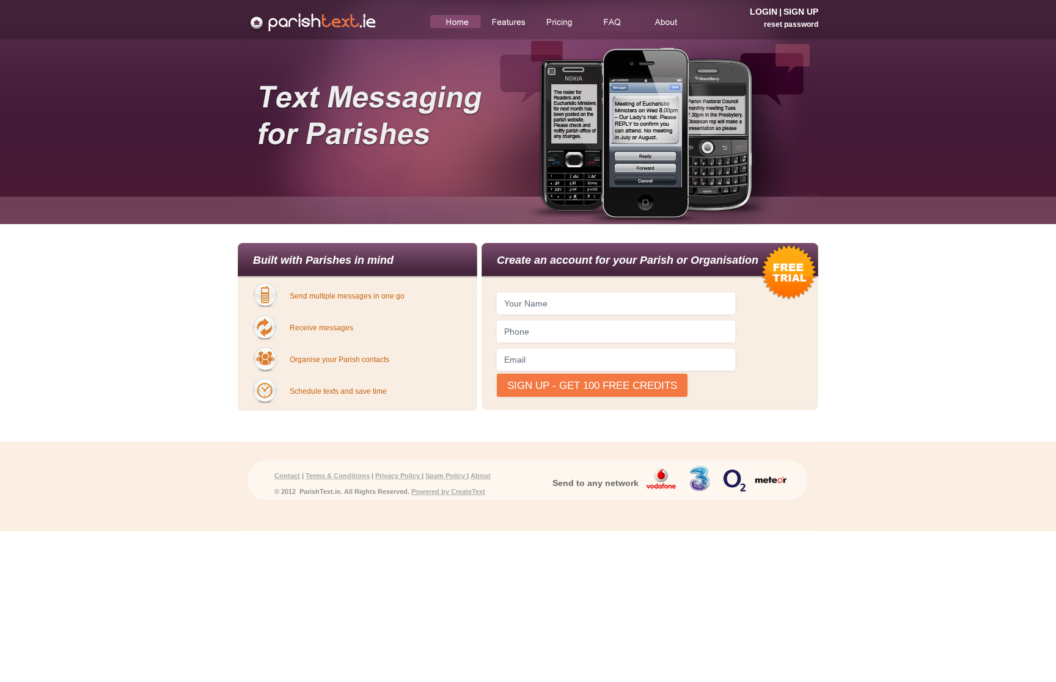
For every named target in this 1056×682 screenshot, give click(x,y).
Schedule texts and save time (338, 391)
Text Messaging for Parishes (328, 20)
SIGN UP (800, 11)
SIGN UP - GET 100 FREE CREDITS (592, 385)
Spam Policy (446, 475)
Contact (287, 475)
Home (456, 21)
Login (763, 11)
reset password (791, 24)
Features (508, 21)
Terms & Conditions (338, 475)
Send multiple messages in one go (347, 296)
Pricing (559, 21)
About (663, 21)
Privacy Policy (398, 475)
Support (611, 21)
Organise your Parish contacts (339, 359)
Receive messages (321, 328)
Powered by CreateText (448, 491)
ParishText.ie (318, 491)
